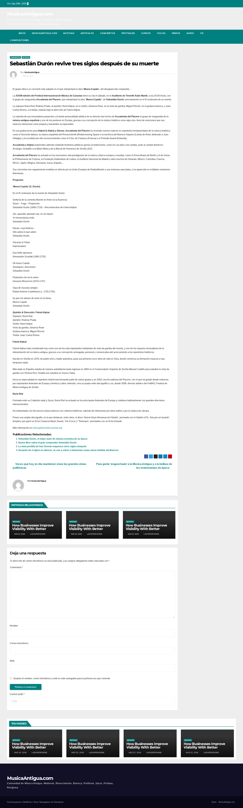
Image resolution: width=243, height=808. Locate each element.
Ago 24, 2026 (20, 753)
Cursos (146, 33)
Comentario (16, 567)
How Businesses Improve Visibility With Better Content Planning (33, 528)
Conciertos (107, 33)
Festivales (128, 33)
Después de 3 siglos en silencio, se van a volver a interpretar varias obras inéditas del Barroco (68, 450)
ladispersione (38, 534)
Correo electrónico (19, 643)
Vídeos (176, 33)
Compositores (19, 40)
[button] (229, 36)
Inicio (22, 33)
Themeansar (58, 802)
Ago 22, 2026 (135, 753)
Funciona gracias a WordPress (20, 802)
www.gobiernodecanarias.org (47, 428)
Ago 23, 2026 (77, 753)
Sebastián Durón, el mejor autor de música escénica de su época (52, 439)
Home (214, 802)
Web (12, 661)
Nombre (14, 625)
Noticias (68, 33)
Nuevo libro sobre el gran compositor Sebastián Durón (47, 442)
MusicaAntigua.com (30, 14)
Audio (190, 33)
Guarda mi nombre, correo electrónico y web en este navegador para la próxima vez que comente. (62, 678)
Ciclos (161, 33)
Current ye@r (17, 694)
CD (201, 33)
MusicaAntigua (31, 72)
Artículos (87, 33)
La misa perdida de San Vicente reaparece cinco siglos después (52, 446)
